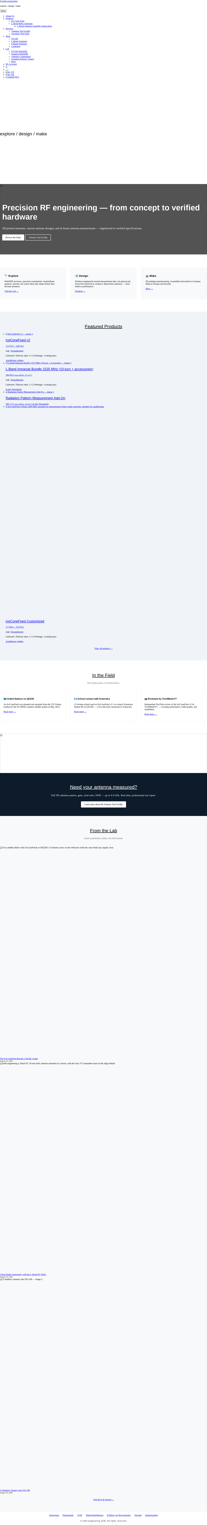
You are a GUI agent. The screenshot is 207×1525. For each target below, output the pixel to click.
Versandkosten (16, 351)
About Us (10, 16)
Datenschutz (68, 1515)
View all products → (103, 648)
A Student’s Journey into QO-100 (15, 1490)
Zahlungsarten (151, 1515)
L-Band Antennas (19, 41)
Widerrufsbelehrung (94, 1515)
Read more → (10, 711)
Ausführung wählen (14, 360)
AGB (79, 1515)
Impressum (54, 1515)
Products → (80, 291)
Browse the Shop (13, 237)
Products (9, 18)
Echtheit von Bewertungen (119, 1515)
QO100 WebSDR (19, 51)
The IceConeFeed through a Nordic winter (19, 1058)
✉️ (7, 69)
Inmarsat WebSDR (19, 54)
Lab (7, 49)
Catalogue (15, 46)
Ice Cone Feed (17, 21)
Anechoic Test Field (20, 34)
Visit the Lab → (12, 291)
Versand (138, 1515)
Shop (8, 36)
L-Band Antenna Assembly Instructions (34, 26)
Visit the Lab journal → (103, 1499)
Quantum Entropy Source (22, 59)
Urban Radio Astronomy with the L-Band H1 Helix (23, 1274)
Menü (3, 11)
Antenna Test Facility (20, 31)
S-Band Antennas (19, 44)
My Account (11, 64)
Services (9, 28)
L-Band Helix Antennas (22, 23)
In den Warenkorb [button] (14, 389)
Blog (13, 61)
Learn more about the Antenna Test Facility (103, 804)
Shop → (149, 288)
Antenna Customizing (21, 56)
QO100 (14, 39)
